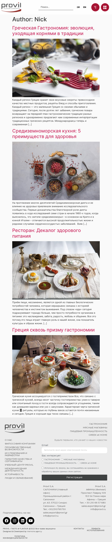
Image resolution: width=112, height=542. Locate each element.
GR (78, 7)
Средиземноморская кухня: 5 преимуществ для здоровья (46, 133)
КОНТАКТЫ (79, 529)
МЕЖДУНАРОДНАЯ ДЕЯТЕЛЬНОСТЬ (16, 470)
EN (84, 7)
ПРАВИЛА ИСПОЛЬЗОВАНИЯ (95, 529)
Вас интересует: (51, 456)
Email (45, 445)
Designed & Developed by (22, 531)
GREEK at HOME (98, 435)
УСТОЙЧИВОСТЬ (14, 474)
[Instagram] (14, 520)
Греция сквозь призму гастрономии (53, 330)
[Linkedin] (22, 520)
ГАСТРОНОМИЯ (98, 424)
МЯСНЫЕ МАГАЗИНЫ (95, 428)
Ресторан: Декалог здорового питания (46, 233)
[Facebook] (6, 520)
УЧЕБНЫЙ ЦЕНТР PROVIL (19, 465)
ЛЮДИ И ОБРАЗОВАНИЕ (19, 478)
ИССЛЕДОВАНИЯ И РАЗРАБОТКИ (16, 454)
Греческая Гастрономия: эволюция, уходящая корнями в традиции (53, 30)
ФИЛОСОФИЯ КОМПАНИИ (20, 444)
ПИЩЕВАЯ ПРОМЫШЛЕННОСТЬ (88, 431)
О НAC (8, 440)
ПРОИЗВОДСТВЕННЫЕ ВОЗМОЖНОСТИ (18, 448)
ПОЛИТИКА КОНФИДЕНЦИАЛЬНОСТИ (15, 537)
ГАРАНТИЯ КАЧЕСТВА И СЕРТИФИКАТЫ (18, 460)
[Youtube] (30, 520)
